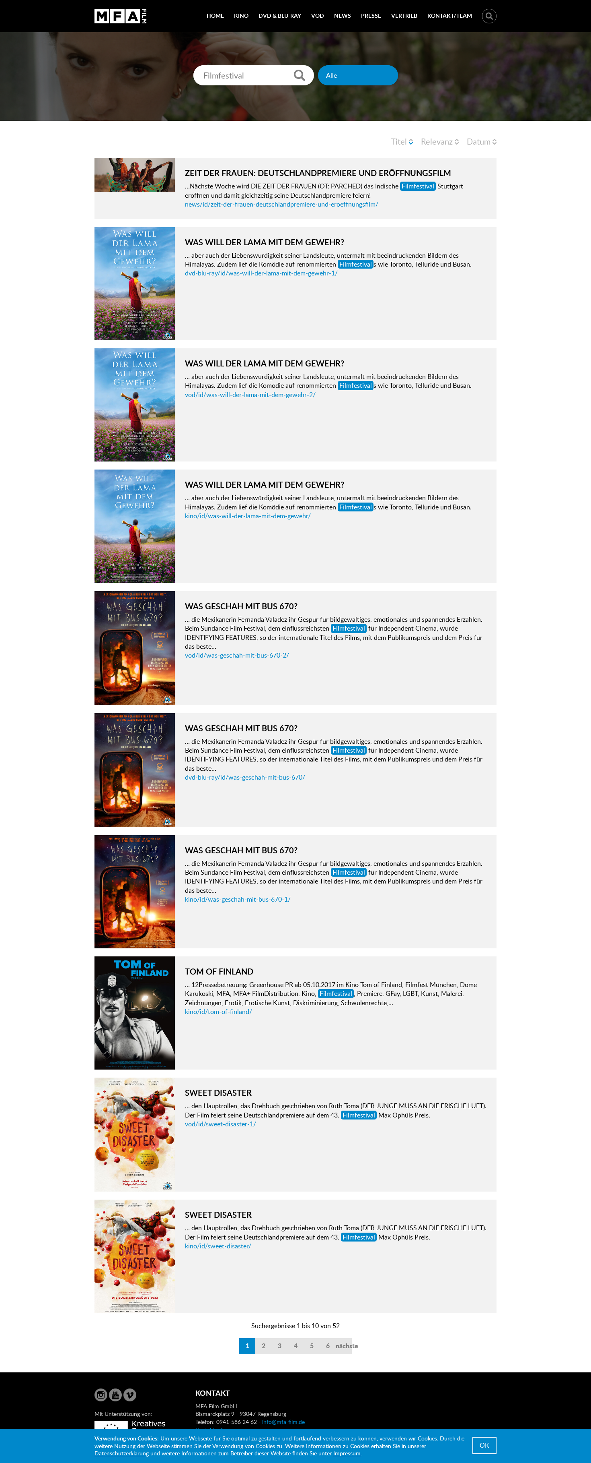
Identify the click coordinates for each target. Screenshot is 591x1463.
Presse (371, 15)
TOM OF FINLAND (219, 971)
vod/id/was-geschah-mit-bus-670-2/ (237, 655)
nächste (344, 1345)
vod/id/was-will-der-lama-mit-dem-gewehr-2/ (250, 394)
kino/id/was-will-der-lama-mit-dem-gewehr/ (248, 515)
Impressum (347, 1453)
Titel (399, 141)
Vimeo (129, 1395)
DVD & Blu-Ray (280, 15)
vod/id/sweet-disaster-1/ (220, 1123)
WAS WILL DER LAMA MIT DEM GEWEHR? (264, 242)
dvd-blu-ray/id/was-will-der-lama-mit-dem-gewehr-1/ (261, 273)
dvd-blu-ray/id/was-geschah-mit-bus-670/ (245, 777)
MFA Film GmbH (120, 16)
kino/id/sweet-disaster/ (218, 1246)
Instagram (100, 1395)
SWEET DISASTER (218, 1092)
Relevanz (437, 141)
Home (215, 15)
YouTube (115, 1395)
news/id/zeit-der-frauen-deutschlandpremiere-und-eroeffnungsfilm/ (281, 204)
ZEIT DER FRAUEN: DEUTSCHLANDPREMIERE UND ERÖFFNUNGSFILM (318, 172)
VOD (317, 15)
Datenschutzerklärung (121, 1453)
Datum (478, 141)
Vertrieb (404, 15)
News (342, 15)
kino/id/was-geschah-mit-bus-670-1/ (238, 899)
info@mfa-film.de (283, 1422)
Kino (241, 15)
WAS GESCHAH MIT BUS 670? (241, 606)
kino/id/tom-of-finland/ (218, 1011)
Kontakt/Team (449, 15)
